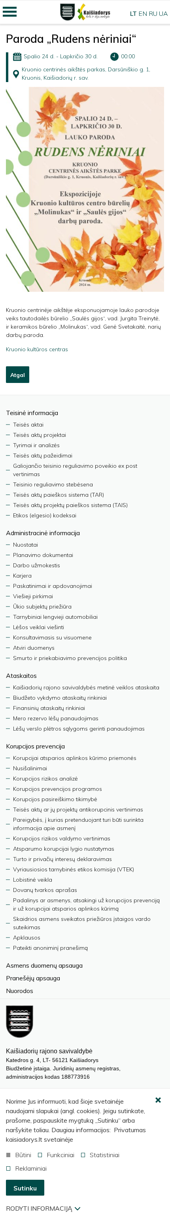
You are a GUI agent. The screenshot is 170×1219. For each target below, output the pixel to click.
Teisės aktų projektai (39, 434)
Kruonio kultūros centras (37, 349)
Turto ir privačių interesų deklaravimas (62, 859)
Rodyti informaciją (39, 1208)
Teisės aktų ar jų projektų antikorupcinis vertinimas (78, 809)
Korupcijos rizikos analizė (45, 778)
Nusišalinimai (30, 768)
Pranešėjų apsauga (33, 978)
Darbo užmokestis (36, 565)
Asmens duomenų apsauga (44, 965)
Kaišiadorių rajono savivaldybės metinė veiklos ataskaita (86, 687)
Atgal (17, 375)
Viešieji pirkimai (33, 596)
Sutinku (25, 1188)
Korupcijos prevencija (35, 746)
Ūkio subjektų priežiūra (42, 606)
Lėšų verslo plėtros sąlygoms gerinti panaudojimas (79, 728)
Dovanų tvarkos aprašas (45, 890)
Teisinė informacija (32, 413)
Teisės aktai (28, 424)
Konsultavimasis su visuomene (52, 637)
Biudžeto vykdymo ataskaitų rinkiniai (60, 697)
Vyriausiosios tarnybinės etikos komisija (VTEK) (73, 869)
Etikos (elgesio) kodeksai (44, 515)
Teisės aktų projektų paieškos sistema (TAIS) (70, 505)
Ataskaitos (21, 675)
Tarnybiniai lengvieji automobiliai (55, 616)
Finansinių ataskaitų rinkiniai (49, 708)
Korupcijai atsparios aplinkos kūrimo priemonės (74, 758)
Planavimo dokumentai (43, 555)
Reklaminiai (31, 1168)
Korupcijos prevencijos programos (57, 788)
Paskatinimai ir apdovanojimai (52, 585)
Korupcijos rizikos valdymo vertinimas (61, 838)
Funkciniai (60, 1155)
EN (142, 13)
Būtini (23, 1155)
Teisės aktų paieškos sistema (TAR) (58, 494)
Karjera (22, 575)
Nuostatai (25, 544)
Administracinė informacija (43, 533)
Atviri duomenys (34, 647)
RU (153, 13)
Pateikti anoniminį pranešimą (50, 947)
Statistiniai (104, 1155)
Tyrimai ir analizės (36, 445)
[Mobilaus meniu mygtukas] (10, 12)
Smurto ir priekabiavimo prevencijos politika (70, 658)
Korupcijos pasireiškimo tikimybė (55, 799)
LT (133, 13)
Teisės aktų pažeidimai (42, 455)
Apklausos (26, 937)
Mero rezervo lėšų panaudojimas (55, 718)
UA (163, 13)
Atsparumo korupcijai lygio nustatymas (63, 848)
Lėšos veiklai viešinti (38, 627)
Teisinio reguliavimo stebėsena (53, 484)
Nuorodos (19, 991)
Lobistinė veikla (32, 879)
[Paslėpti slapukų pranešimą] (158, 1100)
